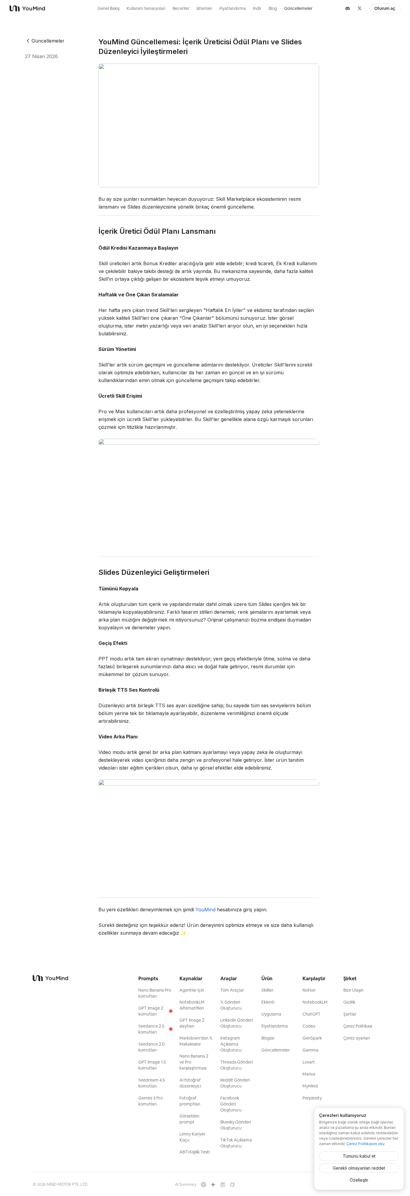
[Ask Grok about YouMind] (232, 1184)
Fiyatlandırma (232, 8)
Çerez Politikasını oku (365, 1143)
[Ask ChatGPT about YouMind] (203, 1184)
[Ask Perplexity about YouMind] (222, 1184)
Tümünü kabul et (359, 1156)
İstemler (204, 8)
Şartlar (349, 1014)
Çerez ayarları (356, 1038)
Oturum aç (384, 8)
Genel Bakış (108, 8)
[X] (359, 8)
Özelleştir (359, 1180)
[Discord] (347, 8)
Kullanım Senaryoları (146, 8)
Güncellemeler (298, 8)
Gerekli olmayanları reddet (359, 1168)
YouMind (205, 910)
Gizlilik (349, 1002)
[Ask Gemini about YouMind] (213, 1184)
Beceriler (181, 8)
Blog (273, 8)
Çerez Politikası (357, 1026)
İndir (257, 8)
